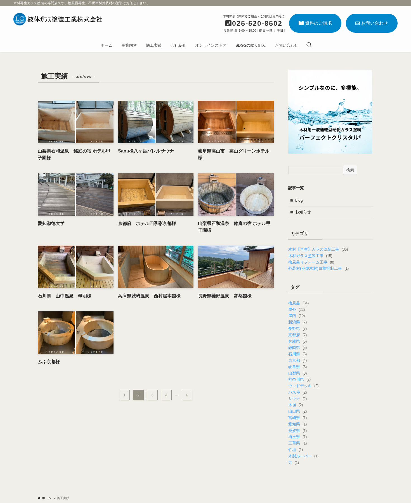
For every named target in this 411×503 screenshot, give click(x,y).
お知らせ (303, 212)
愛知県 (297, 424)
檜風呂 (298, 303)
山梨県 (297, 373)
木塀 (295, 405)
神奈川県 (299, 379)
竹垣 (295, 449)
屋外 (296, 309)
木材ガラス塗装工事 (310, 255)
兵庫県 (297, 341)
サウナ (297, 398)
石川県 (297, 354)
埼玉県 (297, 436)
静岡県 (297, 347)
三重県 (297, 443)
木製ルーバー (303, 456)
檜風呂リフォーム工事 (311, 262)
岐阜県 (297, 367)
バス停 (297, 392)
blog (299, 200)
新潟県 (297, 322)
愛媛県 (297, 430)
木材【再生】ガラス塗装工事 (318, 249)
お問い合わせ (374, 23)
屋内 (296, 315)
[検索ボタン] (309, 45)
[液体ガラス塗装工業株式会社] (57, 19)
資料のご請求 (318, 23)
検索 (350, 170)
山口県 (297, 411)
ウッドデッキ (303, 386)
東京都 (297, 360)
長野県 (297, 328)
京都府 (297, 335)
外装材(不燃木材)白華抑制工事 (318, 268)
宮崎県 (297, 417)
